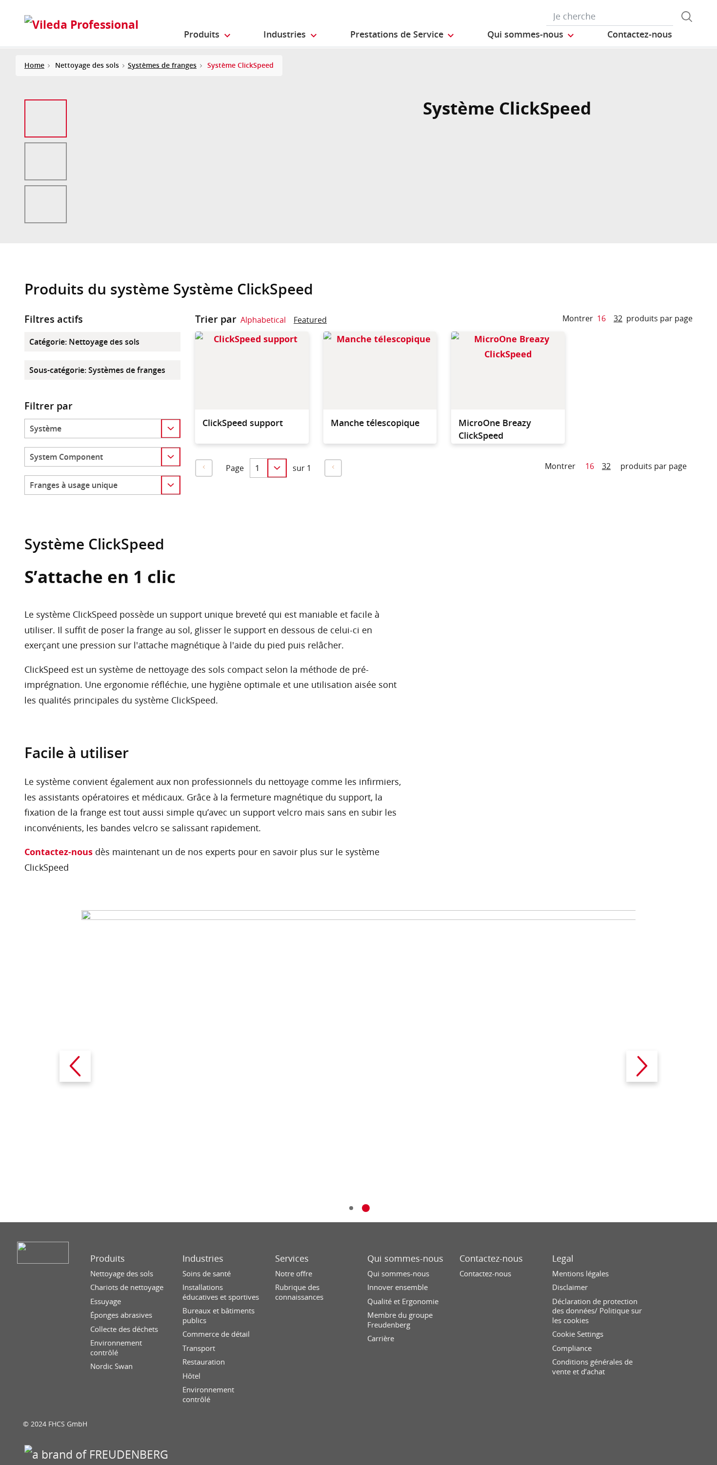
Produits (107, 1258)
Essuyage (105, 1301)
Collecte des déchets (124, 1329)
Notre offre (293, 1273)
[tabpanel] (358, 1066)
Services (292, 1258)
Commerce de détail (216, 1334)
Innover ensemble (397, 1287)
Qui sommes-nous (405, 1258)
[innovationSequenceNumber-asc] (335, 322)
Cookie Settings (577, 1334)
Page (235, 468)
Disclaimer (570, 1287)
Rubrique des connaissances (299, 1292)
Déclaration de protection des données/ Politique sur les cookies (597, 1311)
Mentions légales (580, 1273)
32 (618, 318)
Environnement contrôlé (116, 1347)
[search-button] (686, 16)
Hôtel (191, 1376)
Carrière (380, 1338)
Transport (198, 1348)
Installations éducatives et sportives (220, 1292)
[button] (208, 34)
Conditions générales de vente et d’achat (592, 1366)
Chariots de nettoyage (126, 1287)
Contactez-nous (58, 852)
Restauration (203, 1362)
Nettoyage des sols (121, 1273)
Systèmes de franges (162, 65)
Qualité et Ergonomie (402, 1301)
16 (601, 318)
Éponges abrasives (121, 1315)
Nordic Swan (111, 1366)
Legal (563, 1258)
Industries (202, 1258)
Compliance (572, 1348)
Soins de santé (206, 1273)
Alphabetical (263, 319)
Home (34, 65)
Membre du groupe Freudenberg (400, 1319)
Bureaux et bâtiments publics (218, 1315)
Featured (310, 319)
